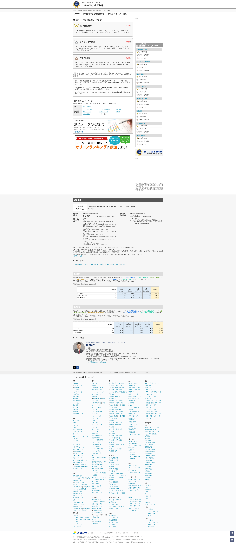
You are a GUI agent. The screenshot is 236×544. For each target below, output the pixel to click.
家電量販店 (112, 515)
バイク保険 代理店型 (151, 434)
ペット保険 (76, 403)
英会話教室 (112, 462)
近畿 (84, 487)
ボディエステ (132, 470)
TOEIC (112, 473)
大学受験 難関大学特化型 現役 (118, 392)
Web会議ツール (133, 448)
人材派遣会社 (132, 431)
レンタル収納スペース (99, 416)
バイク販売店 (96, 446)
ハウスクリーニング (97, 392)
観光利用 (95, 523)
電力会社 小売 (96, 490)
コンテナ (95, 418)
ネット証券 (76, 421)
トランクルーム (96, 414)
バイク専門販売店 (98, 449)
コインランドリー (97, 394)
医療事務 (116, 469)
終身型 (148, 449)
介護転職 (131, 403)
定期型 (153, 449)
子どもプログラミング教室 (117, 493)
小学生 (123, 444)
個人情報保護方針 (108, 533)
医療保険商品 (148, 447)
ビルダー (76, 515)
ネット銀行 (76, 434)
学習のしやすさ (87, 112)
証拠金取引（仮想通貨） (81, 466)
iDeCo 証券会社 (77, 431)
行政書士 (113, 475)
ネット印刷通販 (133, 443)
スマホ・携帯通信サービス (152, 383)
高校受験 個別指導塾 (115, 409)
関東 (140, 499)
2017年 (118, 264)
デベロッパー (78, 526)
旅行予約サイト (96, 499)
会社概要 (90, 533)
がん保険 (75, 409)
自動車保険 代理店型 (151, 429)
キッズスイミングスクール (116, 506)
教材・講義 (118, 109)
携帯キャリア (150, 389)
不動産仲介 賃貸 (77, 491)
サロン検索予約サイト (135, 472)
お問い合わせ (118, 533)
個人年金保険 (148, 475)
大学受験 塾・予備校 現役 (116, 383)
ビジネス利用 (97, 521)
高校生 (112, 444)
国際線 (100, 510)
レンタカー (95, 427)
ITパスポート (119, 477)
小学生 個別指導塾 (114, 438)
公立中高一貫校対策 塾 (115, 429)
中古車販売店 (96, 438)
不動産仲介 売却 (77, 476)
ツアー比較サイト (97, 512)
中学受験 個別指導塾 (115, 424)
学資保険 (75, 411)
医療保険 (75, 407)
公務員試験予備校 (114, 488)
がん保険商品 (148, 460)
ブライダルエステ (134, 465)
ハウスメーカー (78, 524)
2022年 (91, 264)
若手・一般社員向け (135, 456)
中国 (160, 403)
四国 (147, 405)
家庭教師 (111, 446)
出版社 (95, 475)
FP (111, 469)
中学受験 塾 (112, 420)
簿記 (115, 471)
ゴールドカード (78, 455)
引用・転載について (128, 533)
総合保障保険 (148, 473)
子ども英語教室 (113, 458)
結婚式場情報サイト (134, 488)
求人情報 (136, 533)
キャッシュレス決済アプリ (80, 460)
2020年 (102, 264)
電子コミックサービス (98, 468)
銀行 (75, 427)
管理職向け (133, 454)
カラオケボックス (134, 508)
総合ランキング (87, 106)
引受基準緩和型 (150, 451)
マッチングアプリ (134, 490)
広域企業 (148, 407)
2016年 (123, 264)
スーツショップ (113, 522)
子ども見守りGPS (97, 492)
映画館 (130, 497)
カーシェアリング (97, 424)
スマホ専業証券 (77, 429)
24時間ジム (112, 502)
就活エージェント (134, 383)
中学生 (117, 444)
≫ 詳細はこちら (77, 256)
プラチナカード (152, 516)
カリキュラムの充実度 (104, 109)
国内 (94, 517)
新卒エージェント (134, 425)
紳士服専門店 (113, 520)
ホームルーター (149, 394)
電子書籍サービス (97, 466)
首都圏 (76, 487)
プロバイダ (148, 398)
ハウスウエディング (134, 479)
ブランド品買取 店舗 (98, 479)
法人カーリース (133, 441)
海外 (98, 517)
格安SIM (148, 385)
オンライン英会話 (114, 464)
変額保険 (147, 477)
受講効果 (118, 112)
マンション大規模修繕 (79, 489)
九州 (88, 487)
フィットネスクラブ (115, 500)
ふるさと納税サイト (97, 411)
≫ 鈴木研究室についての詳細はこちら (97, 362)
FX (73, 442)
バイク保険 (76, 389)
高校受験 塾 (112, 398)
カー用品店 (112, 524)
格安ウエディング (134, 481)
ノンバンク (82, 447)
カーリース (95, 431)
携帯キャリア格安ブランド (153, 392)
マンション (77, 478)
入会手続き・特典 (87, 109)
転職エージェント (134, 398)
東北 (77, 517)
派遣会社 (131, 409)
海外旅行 (102, 501)
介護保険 (147, 471)
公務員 (112, 477)
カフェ (94, 460)
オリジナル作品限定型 (99, 473)
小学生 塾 (112, 433)
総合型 (95, 470)
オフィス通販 (96, 484)
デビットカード (77, 458)
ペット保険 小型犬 (150, 442)
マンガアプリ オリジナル (99, 477)
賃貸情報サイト (77, 493)
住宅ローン (76, 440)
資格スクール (113, 480)
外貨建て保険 (148, 469)
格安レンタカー (96, 429)
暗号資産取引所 (77, 462)
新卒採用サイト (133, 422)
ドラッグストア (113, 518)
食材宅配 (94, 396)
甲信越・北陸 (119, 403)
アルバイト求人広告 (134, 434)
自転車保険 (76, 396)
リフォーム (76, 500)
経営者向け (133, 452)
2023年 (86, 264)
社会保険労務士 (120, 473)
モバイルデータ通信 (150, 396)
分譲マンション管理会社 (80, 484)
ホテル (94, 519)
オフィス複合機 (96, 486)
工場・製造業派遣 (134, 411)
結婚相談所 (132, 483)
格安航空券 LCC (96, 508)
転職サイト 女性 (133, 394)
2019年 (107, 264)
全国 (139, 506)
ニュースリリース (98, 533)
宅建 (111, 471)
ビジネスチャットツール (136, 445)
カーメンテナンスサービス (99, 457)
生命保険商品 (148, 453)
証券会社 (76, 425)
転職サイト (132, 392)
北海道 (112, 400)
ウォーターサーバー (97, 383)
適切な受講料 (86, 114)
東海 (80, 487)
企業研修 (131, 450)
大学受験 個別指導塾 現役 (116, 387)
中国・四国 (87, 519)
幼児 (111, 460)
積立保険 (147, 480)
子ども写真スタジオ (97, 464)
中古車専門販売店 (98, 440)
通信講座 (111, 466)
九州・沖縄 (113, 407)
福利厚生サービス (97, 488)
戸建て (84, 478)
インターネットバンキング (80, 436)
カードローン (77, 445)
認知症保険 (148, 466)
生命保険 (75, 405)
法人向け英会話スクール (116, 490)
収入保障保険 (150, 458)
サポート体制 (141, 135)
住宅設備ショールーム (79, 497)
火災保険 (75, 398)
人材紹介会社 (132, 428)
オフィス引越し (96, 481)
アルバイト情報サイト (135, 389)
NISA (74, 423)
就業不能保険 (148, 464)
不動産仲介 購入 (77, 480)
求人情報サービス (134, 416)
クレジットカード (78, 449)
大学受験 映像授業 (114, 396)
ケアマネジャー (121, 475)
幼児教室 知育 (113, 451)
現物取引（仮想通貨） (80, 464)
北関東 (82, 517)
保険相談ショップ (78, 414)
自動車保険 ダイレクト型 (152, 427)
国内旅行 (95, 501)
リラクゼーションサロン (116, 504)
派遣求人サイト (133, 414)
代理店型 (76, 387)
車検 (93, 455)
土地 (88, 478)
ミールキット (96, 400)
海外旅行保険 (77, 400)
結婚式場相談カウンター (136, 485)
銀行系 (76, 447)
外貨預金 (75, 438)
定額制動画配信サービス (99, 462)
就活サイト (132, 385)
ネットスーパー (96, 405)
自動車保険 (76, 383)
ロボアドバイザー (78, 469)
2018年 (112, 264)
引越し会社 (95, 422)
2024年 (80, 264)
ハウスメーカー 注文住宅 (79, 511)
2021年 (96, 264)
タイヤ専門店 (113, 526)
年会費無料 (77, 451)
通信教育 (111, 442)
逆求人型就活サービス (135, 387)
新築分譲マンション (78, 506)
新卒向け (132, 458)
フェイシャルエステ (134, 468)
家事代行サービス (97, 389)
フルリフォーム (78, 502)
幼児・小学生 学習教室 (115, 449)
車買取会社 (95, 433)
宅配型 (95, 420)
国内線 (95, 510)
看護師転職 (132, 400)
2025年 (75, 264)
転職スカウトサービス (135, 396)
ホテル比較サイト (97, 506)
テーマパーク (132, 510)
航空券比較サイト (97, 504)
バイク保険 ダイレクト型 (152, 431)
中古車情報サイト (97, 435)
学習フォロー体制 (103, 112)
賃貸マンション (77, 495)
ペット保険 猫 (149, 445)
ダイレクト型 (78, 385)
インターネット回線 (150, 409)
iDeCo (146, 494)
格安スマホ (149, 387)
